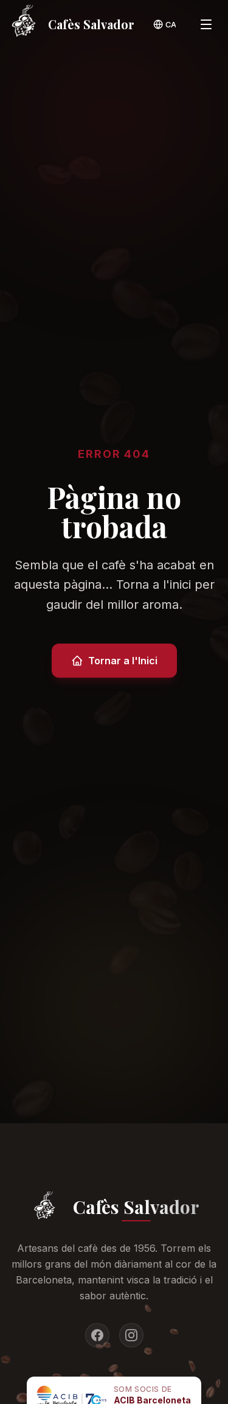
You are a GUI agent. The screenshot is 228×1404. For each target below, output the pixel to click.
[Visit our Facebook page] (97, 1335)
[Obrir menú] (206, 24)
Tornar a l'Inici (122, 661)
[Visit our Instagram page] (131, 1335)
